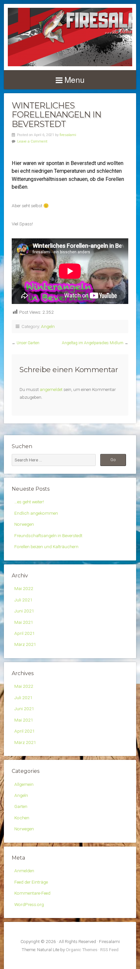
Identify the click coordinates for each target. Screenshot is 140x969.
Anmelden (24, 870)
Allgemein (24, 784)
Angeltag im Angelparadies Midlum (92, 343)
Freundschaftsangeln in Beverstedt (48, 535)
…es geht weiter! (29, 501)
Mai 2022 (23, 588)
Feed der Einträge (31, 882)
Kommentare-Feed (32, 893)
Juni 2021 (24, 610)
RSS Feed (109, 949)
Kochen (21, 817)
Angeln (48, 326)
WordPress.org (29, 904)
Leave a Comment (32, 141)
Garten (20, 806)
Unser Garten (28, 343)
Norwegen (24, 524)
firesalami (68, 135)
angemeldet (51, 389)
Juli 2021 (23, 599)
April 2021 (24, 633)
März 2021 (25, 644)
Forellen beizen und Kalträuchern (46, 546)
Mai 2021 (23, 622)
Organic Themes (81, 949)
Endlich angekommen (36, 513)
